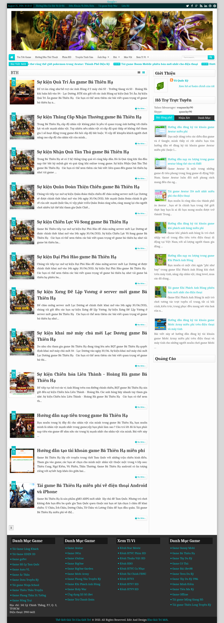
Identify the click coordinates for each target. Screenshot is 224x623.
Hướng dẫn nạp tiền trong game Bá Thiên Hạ (82, 415)
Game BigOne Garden (80, 568)
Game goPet (19, 559)
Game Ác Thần (21, 574)
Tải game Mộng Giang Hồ (187, 599)
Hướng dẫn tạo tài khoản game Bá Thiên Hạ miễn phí (91, 450)
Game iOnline (75, 558)
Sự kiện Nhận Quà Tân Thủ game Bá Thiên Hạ (83, 151)
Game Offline (180, 594)
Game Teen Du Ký (183, 573)
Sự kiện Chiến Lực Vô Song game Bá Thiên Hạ (82, 221)
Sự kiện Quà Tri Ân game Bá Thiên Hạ (75, 82)
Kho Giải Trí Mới (157, 619)
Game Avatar (75, 548)
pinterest (214, 5)
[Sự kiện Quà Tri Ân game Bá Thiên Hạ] (22, 92)
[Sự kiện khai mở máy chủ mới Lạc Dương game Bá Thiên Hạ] (22, 343)
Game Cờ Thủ (180, 563)
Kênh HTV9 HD (129, 589)
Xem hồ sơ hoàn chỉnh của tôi (196, 86)
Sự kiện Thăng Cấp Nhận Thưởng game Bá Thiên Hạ (89, 116)
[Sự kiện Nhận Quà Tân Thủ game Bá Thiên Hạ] (22, 162)
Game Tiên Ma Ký (183, 589)
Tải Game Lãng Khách (25, 549)
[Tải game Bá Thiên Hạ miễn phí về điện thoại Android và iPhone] (22, 495)
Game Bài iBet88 (182, 568)
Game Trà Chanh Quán (80, 599)
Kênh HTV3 (127, 579)
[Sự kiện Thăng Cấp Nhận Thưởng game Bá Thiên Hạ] (22, 127)
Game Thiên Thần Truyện (27, 590)
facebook (192, 5)
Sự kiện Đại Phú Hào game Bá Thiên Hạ (76, 256)
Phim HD (66, 57)
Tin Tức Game (24, 57)
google (196, 5)
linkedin (205, 5)
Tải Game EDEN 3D (23, 554)
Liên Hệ (125, 5)
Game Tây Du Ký (182, 558)
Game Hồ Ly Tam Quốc (25, 564)
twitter (187, 5)
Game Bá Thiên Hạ (183, 553)
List (143, 72)
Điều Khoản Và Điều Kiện (81, 5)
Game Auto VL (21, 569)
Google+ (112, 1)
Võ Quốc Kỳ (181, 80)
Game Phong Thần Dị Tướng (29, 595)
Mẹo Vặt (128, 57)
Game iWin (74, 553)
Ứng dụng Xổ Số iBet (80, 594)
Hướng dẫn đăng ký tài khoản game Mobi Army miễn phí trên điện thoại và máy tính (191, 324)
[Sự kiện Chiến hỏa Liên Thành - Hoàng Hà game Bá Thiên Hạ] (22, 384)
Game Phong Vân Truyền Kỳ (84, 579)
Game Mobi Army (78, 573)
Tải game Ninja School (25, 585)
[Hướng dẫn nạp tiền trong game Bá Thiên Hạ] (22, 425)
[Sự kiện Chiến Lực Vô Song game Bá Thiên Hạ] (22, 232)
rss (201, 5)
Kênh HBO (126, 563)
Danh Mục (204, 117)
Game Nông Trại (22, 600)
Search (211, 57)
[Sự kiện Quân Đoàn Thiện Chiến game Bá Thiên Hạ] (22, 197)
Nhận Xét (184, 117)
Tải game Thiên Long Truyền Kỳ (191, 604)
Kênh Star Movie (130, 548)
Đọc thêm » (141, 108)
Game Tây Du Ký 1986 (185, 579)
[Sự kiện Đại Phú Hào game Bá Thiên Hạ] (22, 267)
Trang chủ (12, 57)
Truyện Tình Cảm (84, 57)
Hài (115, 57)
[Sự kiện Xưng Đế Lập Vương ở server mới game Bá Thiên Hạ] (22, 302)
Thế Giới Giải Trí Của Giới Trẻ (73, 619)
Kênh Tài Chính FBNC (133, 573)
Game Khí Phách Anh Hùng (83, 584)
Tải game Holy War (107, 5)
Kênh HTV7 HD (129, 584)
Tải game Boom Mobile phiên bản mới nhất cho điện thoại (154, 64)
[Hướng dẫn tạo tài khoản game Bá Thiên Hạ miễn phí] (22, 461)
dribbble (210, 5)
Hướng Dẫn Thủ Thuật (46, 57)
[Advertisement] (183, 388)
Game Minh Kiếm (183, 584)
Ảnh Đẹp (101, 57)
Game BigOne (75, 563)
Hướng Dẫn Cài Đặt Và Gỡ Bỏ (50, 5)
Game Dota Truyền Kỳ (25, 579)
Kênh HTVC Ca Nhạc (132, 568)
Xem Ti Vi (141, 57)
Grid (139, 72)
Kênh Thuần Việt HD (132, 558)
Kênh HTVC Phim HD (133, 553)
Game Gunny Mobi (183, 548)
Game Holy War (76, 589)
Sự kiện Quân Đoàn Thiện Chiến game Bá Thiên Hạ (88, 186)
